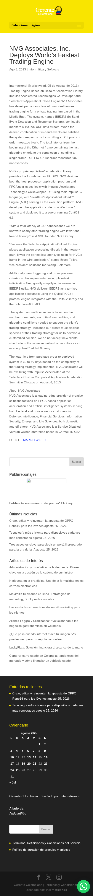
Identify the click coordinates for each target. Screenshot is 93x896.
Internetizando (70, 796)
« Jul (12, 782)
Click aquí (67, 503)
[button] (83, 886)
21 (34, 763)
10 (12, 757)
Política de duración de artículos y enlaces (41, 849)
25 (17, 770)
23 (46, 763)
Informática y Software (44, 69)
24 (12, 770)
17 (12, 763)
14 (34, 757)
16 (46, 757)
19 (23, 763)
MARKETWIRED (34, 440)
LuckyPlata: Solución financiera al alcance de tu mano (46, 647)
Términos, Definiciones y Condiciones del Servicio (46, 843)
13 (29, 757)
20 (29, 763)
